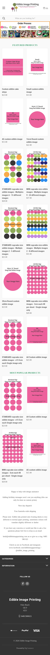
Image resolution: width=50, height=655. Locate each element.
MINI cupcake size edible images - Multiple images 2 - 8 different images (37, 248)
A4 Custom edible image (36, 357)
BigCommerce (29, 648)
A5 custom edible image (12, 139)
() (46, 8)
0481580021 (26, 616)
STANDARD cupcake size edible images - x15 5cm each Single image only (12, 360)
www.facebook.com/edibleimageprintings (24, 548)
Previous (4, 29)
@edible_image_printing (25, 551)
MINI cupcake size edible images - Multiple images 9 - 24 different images (37, 192)
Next (45, 29)
